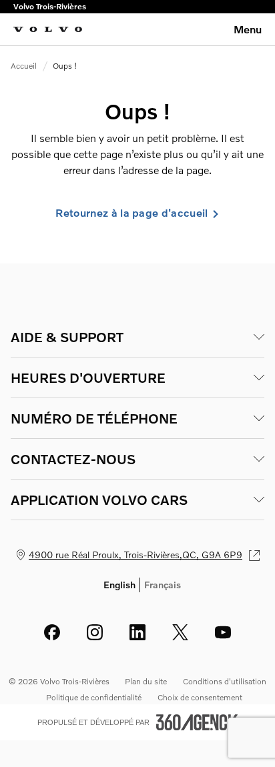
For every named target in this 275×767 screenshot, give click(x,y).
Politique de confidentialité (94, 697)
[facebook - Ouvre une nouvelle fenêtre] (52, 632)
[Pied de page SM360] (197, 722)
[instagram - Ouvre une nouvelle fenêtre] (95, 632)
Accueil (24, 66)
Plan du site (146, 681)
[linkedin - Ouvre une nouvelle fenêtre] (137, 632)
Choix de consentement (200, 697)
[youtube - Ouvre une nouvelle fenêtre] (223, 632)
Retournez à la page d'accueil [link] (131, 212)
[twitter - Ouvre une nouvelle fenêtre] (180, 632)
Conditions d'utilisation (224, 681)
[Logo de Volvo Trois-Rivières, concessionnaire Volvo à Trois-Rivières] (47, 29)
